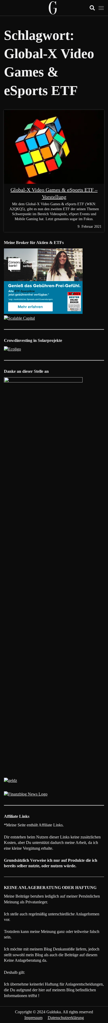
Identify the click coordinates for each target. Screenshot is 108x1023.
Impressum (33, 1017)
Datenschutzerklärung (66, 1017)
